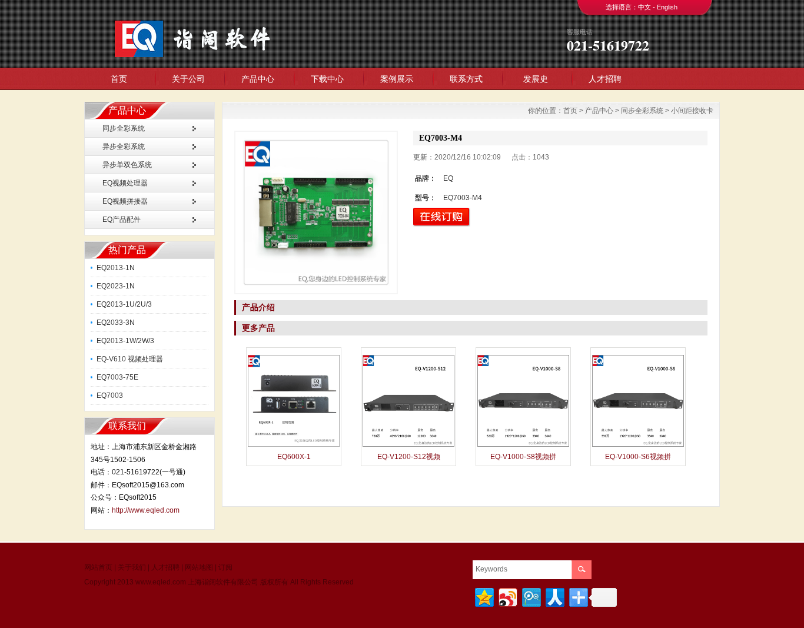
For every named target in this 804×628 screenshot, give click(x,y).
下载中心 (327, 79)
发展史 (535, 79)
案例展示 (396, 79)
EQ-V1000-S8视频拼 (523, 457)
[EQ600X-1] (294, 445)
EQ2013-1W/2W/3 (125, 341)
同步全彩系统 (123, 128)
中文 (644, 7)
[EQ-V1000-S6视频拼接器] (638, 445)
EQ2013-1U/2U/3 (124, 304)
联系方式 (466, 79)
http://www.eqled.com (146, 510)
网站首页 (98, 567)
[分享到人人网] (554, 596)
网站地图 (199, 567)
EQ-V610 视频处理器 (130, 359)
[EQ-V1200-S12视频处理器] (408, 445)
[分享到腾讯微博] (530, 596)
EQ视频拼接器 (125, 201)
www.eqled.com (160, 582)
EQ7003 (110, 395)
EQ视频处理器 (125, 183)
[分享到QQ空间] (483, 596)
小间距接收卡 (692, 111)
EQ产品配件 (121, 219)
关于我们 (132, 567)
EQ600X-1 (294, 457)
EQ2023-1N (116, 286)
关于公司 (188, 79)
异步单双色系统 (127, 165)
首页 (119, 79)
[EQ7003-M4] (316, 212)
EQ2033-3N (116, 322)
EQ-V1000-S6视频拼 (638, 457)
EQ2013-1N (116, 268)
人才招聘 (605, 79)
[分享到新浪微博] (507, 596)
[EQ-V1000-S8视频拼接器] (523, 445)
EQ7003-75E (117, 377)
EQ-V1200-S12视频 (408, 457)
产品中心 (257, 79)
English (667, 7)
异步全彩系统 (123, 146)
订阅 (225, 567)
